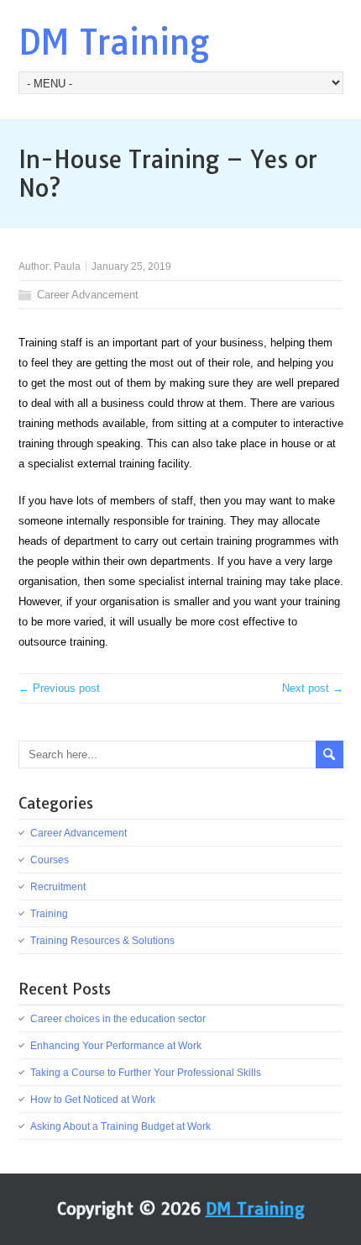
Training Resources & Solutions (102, 941)
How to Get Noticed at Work (92, 1099)
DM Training (114, 42)
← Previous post (59, 688)
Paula (67, 266)
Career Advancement (88, 294)
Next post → (312, 688)
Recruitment (58, 887)
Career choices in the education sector (118, 1019)
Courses (49, 860)
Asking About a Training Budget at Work (120, 1126)
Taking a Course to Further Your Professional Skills (145, 1073)
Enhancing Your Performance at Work (115, 1046)
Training (49, 914)
